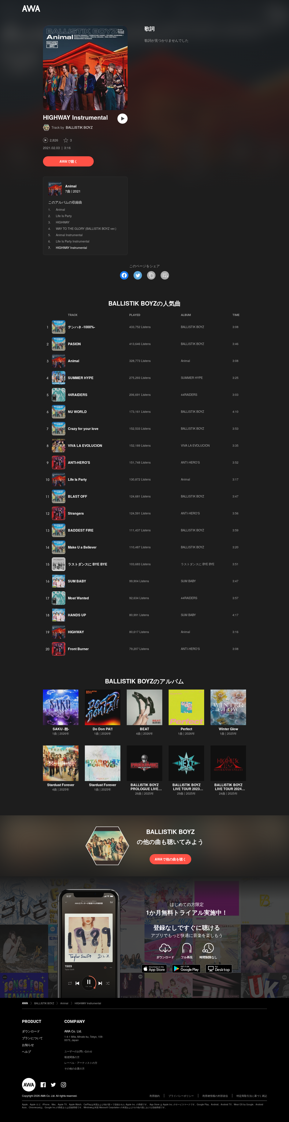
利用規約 (155, 1095)
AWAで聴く (68, 161)
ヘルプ (26, 1051)
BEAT (144, 728)
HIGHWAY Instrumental (88, 1003)
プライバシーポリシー (181, 1095)
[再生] (122, 119)
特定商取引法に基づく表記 (252, 1095)
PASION (74, 343)
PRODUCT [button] (31, 1021)
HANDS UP (77, 614)
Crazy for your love (83, 428)
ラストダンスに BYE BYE (87, 564)
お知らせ (28, 1045)
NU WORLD (77, 411)
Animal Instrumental (69, 235)
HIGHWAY (62, 222)
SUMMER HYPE (81, 377)
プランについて (32, 1038)
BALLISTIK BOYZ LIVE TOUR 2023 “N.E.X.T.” (186, 788)
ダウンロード (31, 1031)
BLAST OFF (77, 496)
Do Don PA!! (103, 728)
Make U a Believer (82, 547)
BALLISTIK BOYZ (79, 127)
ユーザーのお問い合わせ (78, 1051)
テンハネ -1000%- (81, 326)
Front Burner (78, 648)
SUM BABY (77, 581)
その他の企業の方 (74, 1068)
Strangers (76, 513)
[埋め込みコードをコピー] (165, 275)
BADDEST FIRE (81, 530)
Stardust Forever (60, 784)
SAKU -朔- (61, 728)
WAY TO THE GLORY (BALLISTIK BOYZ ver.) (86, 228)
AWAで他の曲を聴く (170, 859)
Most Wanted (78, 598)
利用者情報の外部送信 (215, 1095)
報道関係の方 (72, 1057)
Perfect (186, 728)
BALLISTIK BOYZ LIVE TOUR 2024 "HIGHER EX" (228, 788)
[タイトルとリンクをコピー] (151, 275)
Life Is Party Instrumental (72, 241)
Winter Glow (228, 728)
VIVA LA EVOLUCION (85, 445)
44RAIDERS (77, 394)
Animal (70, 186)
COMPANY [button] (74, 1021)
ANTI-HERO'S (79, 462)
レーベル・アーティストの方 (80, 1062)
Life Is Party (64, 216)
